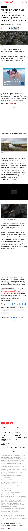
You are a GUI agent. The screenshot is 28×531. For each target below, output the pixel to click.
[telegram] (11, 447)
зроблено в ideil (5, 528)
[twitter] (7, 447)
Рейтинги (4, 430)
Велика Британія (11, 307)
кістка (20, 310)
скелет (13, 310)
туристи (5, 313)
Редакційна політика (5, 444)
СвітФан (4, 7)
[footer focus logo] (7, 423)
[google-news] (24, 447)
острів (21, 307)
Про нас (3, 435)
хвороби (5, 310)
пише (12, 103)
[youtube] (15, 447)
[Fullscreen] (25, 139)
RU (23, 2)
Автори (17, 432)
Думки (17, 427)
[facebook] (3, 447)
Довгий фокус (5, 432)
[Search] (26, 2)
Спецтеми (18, 430)
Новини (3, 427)
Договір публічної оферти (21, 438)
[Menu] (2, 2)
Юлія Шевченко (5, 24)
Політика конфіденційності (8, 525)
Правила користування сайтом (6, 439)
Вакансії (17, 435)
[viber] (20, 447)
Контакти (20, 525)
